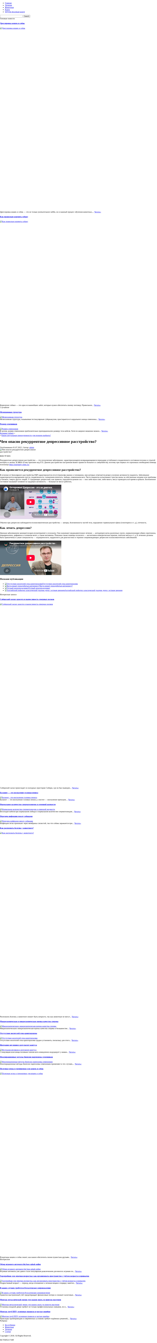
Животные (9, 7)
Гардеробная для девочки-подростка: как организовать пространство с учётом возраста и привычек (44, 1276)
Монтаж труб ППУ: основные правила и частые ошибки (25, 1312)
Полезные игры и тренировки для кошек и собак (21, 1069)
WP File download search (15, 12)
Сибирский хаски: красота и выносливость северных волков (27, 599)
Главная (8, 3)
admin (31, 447)
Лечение (8, 5)
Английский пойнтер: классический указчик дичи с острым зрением (93, 590)
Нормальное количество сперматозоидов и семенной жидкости (28, 804)
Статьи (8, 1332)
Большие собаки (7, 433)
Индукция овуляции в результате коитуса (18, 1045)
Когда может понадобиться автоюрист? (56, 586)
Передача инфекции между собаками (16, 816)
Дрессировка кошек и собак (12, 23)
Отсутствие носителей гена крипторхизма (60, 584)
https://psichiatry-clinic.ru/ (19, 465)
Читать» (97, 212)
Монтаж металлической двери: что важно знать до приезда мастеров (30, 1300)
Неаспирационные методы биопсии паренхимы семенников (26, 1057)
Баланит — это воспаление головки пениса (19, 793)
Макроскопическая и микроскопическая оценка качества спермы (29, 1021)
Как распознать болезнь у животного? (17, 828)
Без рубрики (10, 1325)
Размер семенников (8, 424)
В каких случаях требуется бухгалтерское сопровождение (25, 1288)
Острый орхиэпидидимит (39, 588)
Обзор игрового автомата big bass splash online (20, 1264)
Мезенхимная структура (11, 412)
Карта (7, 10)
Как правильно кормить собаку (14, 217)
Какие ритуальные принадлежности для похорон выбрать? (26, 435)
